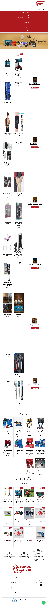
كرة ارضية (18, 314)
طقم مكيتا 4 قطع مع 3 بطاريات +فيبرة (40, 431)
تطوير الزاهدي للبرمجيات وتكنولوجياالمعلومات (27, 600)
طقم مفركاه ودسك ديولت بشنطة (29, 431)
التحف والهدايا (35, 324)
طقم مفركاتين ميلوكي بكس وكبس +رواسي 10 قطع (29, 472)
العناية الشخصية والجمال (35, 203)
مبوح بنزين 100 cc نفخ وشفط (18, 522)
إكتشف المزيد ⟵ (35, 87)
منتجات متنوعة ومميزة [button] (25, 25)
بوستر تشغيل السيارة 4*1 (8, 542)
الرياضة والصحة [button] (26, 15)
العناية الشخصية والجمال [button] (24, 17)
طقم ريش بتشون (7, 102)
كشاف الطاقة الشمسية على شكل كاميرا (8, 523)
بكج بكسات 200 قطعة (8, 431)
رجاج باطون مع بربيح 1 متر (18, 542)
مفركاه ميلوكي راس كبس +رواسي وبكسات (7, 451)
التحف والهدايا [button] (27, 23)
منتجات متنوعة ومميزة (34, 384)
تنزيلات (28, 30)
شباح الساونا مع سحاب (8, 134)
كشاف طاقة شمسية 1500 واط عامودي (7, 284)
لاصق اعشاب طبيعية (18, 194)
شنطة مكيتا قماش (7, 74)
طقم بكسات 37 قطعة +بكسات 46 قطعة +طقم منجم (40, 452)
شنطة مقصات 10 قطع (7, 194)
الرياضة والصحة (35, 144)
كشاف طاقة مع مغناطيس (18, 263)
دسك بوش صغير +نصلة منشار (40, 471)
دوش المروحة (18, 401)
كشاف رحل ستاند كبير (7, 501)
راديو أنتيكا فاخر (7, 314)
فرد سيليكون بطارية (18, 83)
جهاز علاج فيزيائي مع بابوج (7, 163)
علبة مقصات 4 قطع (7, 223)
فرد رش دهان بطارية (18, 74)
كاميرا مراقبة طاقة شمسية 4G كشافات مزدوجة (29, 523)
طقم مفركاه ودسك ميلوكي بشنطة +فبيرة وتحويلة (29, 452)
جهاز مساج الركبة (18, 134)
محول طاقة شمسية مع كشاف (19, 255)
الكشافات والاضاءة (35, 264)
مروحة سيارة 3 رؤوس (29, 542)
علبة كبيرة (7, 381)
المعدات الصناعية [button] (26, 12)
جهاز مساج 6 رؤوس (18, 143)
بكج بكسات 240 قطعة (18, 451)
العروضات (28, 28)
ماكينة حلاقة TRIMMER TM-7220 (19, 223)
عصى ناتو (7, 354)
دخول (39, 9)
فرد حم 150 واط (40, 542)
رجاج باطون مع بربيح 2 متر (40, 522)
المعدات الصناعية (34, 84)
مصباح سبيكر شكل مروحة (7, 255)
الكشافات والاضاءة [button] (26, 20)
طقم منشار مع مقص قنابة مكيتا (18, 502)
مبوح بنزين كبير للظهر (29, 501)
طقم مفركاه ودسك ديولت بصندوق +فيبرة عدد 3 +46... (18, 432)
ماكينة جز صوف (40, 501)
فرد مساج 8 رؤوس (18, 374)
